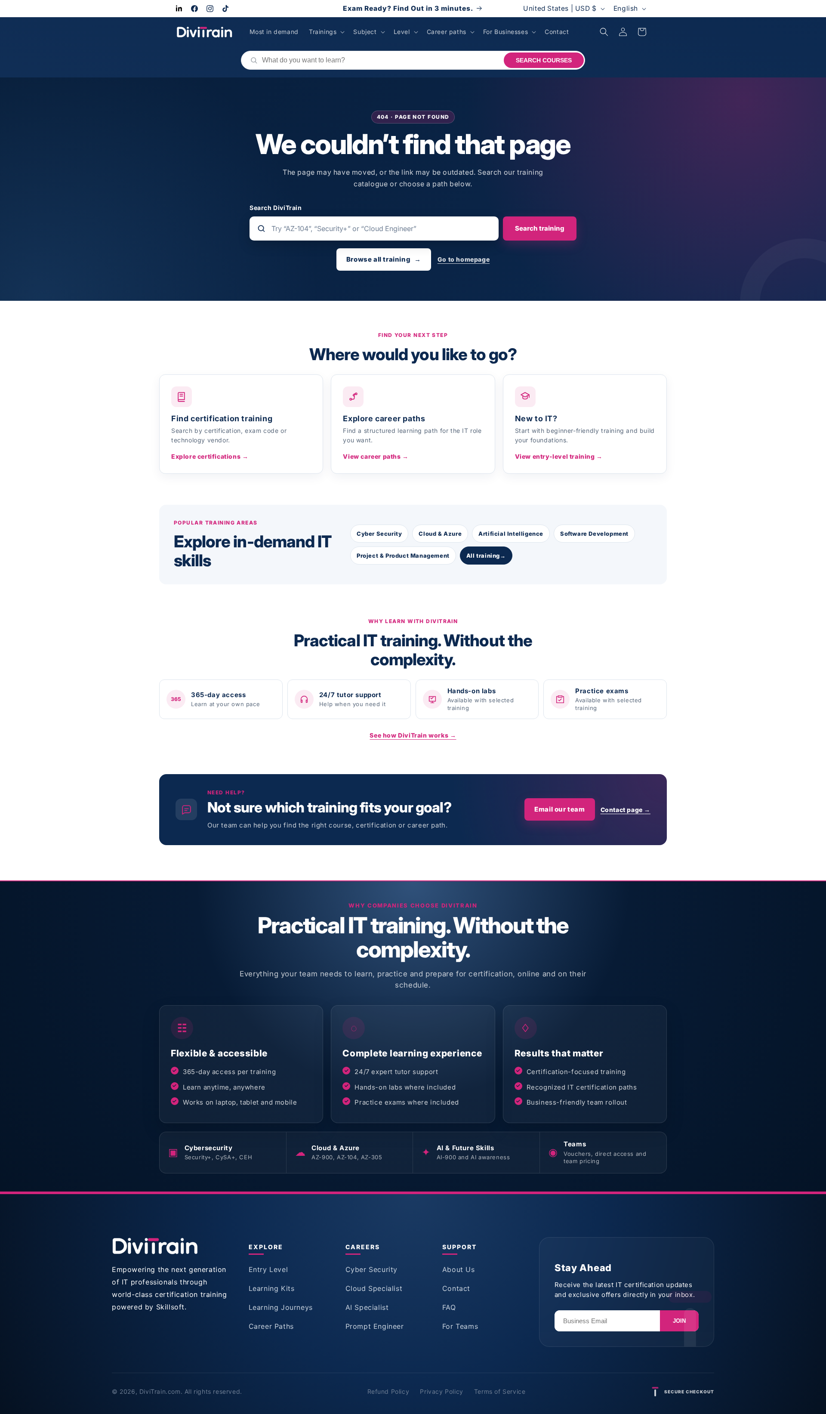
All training (486, 555)
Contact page (625, 809)
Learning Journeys (281, 1307)
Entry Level (268, 1269)
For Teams (460, 1326)
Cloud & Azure (440, 533)
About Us (458, 1269)
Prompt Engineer (374, 1326)
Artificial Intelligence (510, 533)
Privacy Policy (441, 1391)
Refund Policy (388, 1391)
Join (679, 1321)
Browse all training (383, 259)
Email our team (559, 809)
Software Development (594, 533)
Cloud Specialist (374, 1288)
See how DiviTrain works (413, 735)
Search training (539, 228)
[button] (326, 32)
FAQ (449, 1307)
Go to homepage (464, 259)
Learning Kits (272, 1288)
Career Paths (271, 1326)
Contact (456, 1288)
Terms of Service (500, 1391)
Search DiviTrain (276, 207)
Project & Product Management (403, 555)
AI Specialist (367, 1307)
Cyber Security (379, 533)
